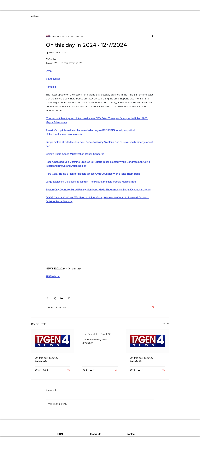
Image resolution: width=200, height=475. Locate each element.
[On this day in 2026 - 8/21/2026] (147, 341)
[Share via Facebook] (47, 298)
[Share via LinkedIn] (61, 298)
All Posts (35, 16)
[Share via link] (68, 298)
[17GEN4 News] (52, 341)
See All (166, 323)
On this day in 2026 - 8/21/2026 (142, 359)
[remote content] (100, 237)
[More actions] (152, 36)
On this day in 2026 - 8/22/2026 (47, 359)
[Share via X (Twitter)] (54, 298)
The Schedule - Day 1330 (96, 334)
